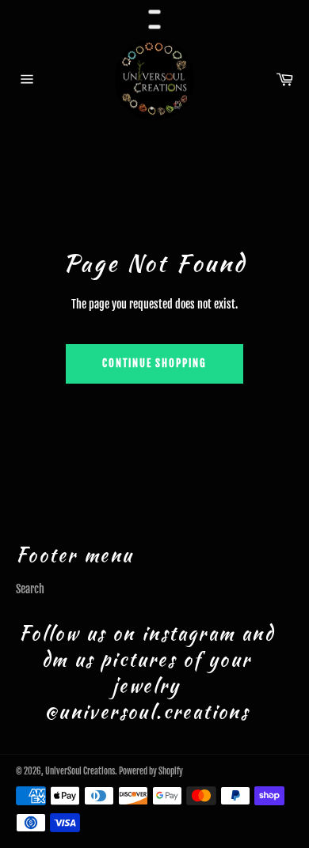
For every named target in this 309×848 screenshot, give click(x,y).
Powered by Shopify (151, 771)
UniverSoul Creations (80, 771)
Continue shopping (154, 363)
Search (30, 589)
